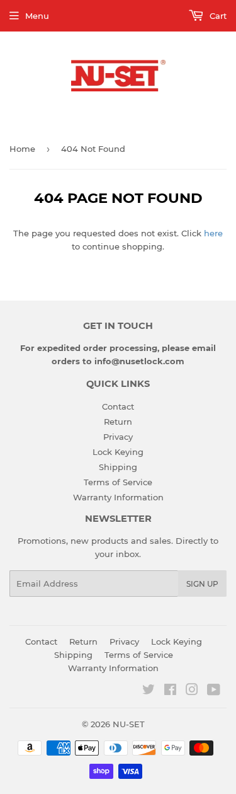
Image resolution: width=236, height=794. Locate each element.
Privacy (118, 437)
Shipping (118, 467)
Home (22, 149)
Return (118, 422)
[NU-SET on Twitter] (148, 691)
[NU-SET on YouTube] (213, 691)
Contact (118, 406)
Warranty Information (118, 497)
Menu (37, 16)
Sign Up (202, 584)
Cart (217, 16)
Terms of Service (118, 482)
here (213, 233)
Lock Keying (118, 452)
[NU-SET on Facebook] (170, 691)
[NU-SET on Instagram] (192, 691)
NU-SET (129, 724)
